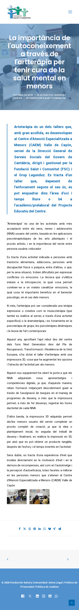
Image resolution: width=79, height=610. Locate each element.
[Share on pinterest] (34, 529)
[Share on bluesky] (49, 529)
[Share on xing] (54, 529)
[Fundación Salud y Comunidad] (20, 12)
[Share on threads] (29, 529)
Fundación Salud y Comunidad (48, 98)
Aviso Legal (56, 582)
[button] (70, 12)
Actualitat (46, 95)
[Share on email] (59, 529)
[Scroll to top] (72, 602)
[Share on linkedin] (39, 529)
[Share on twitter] (24, 529)
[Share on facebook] (19, 529)
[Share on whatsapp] (44, 529)
